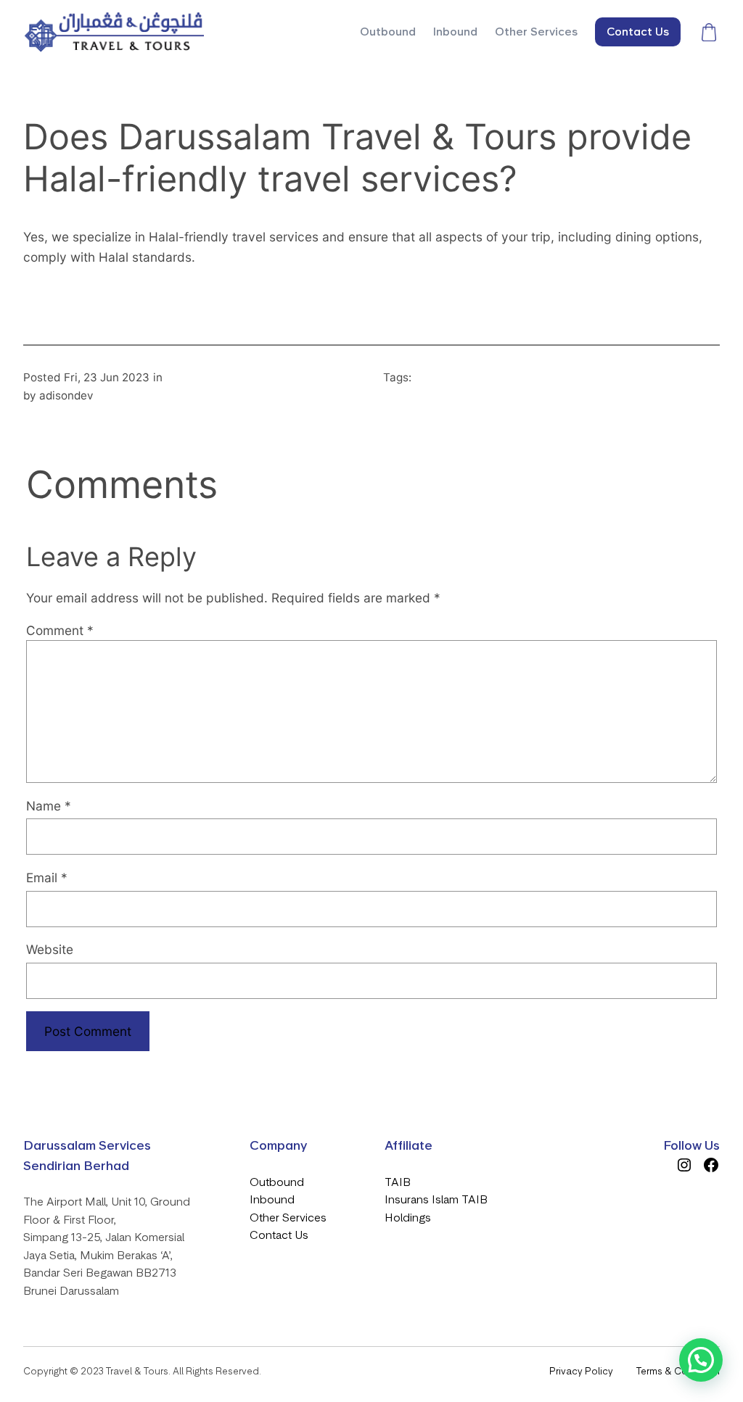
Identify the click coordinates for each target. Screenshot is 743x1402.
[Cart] (709, 32)
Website (49, 949)
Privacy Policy (581, 1371)
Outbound (277, 1182)
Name (48, 805)
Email (46, 877)
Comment (60, 630)
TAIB (398, 1182)
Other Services (288, 1217)
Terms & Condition (678, 1371)
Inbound (272, 1199)
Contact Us (279, 1235)
